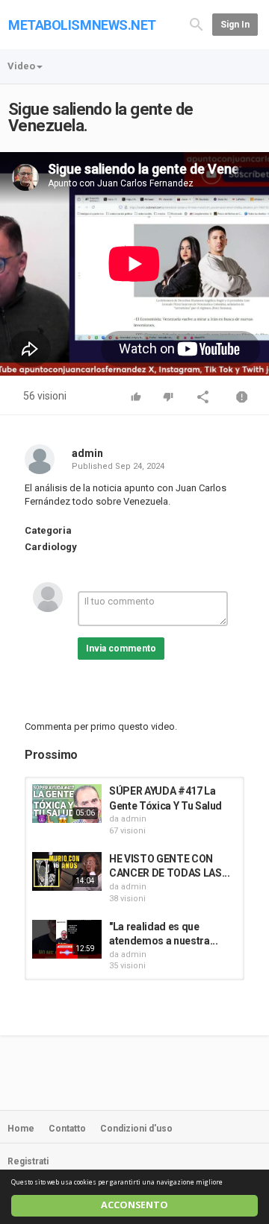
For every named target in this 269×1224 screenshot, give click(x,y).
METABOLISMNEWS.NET (82, 25)
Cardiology (51, 546)
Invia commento (121, 648)
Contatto (67, 1128)
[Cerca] (196, 23)
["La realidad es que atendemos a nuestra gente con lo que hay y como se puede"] (67, 939)
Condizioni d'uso (136, 1128)
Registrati (28, 1161)
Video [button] (21, 66)
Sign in (235, 24)
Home (20, 1128)
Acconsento (134, 1205)
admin (87, 453)
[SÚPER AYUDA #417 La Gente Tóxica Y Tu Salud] (67, 803)
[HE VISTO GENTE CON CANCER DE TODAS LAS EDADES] (67, 871)
